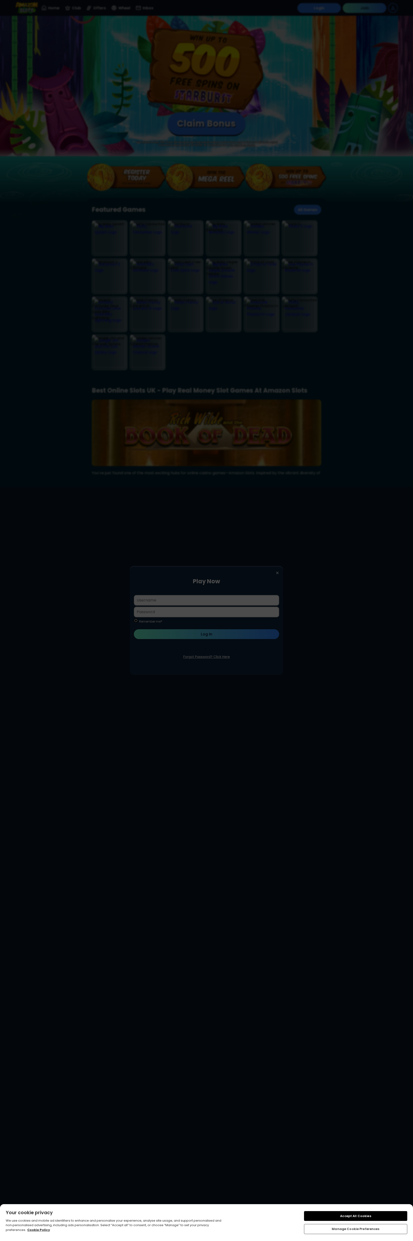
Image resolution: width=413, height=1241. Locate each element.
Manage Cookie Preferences (355, 1229)
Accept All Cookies (355, 1216)
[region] (206, 1222)
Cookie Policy (38, 1230)
